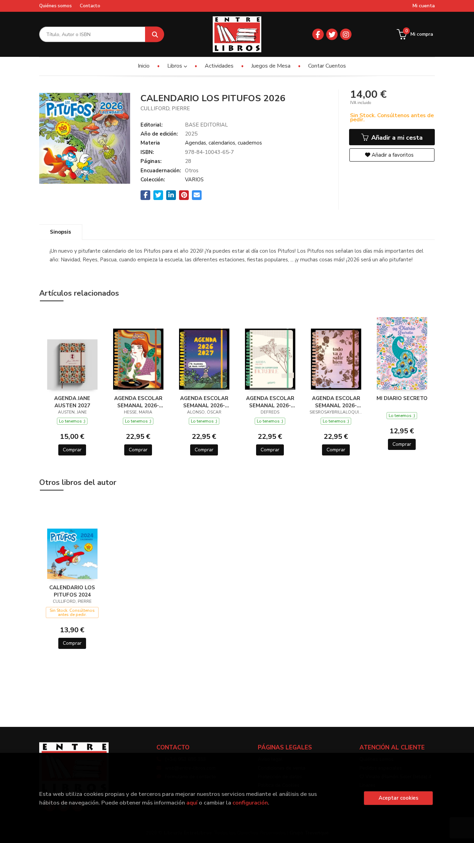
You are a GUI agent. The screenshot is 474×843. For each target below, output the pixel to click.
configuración (250, 803)
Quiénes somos (55, 6)
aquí (191, 803)
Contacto (90, 6)
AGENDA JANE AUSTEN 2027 (72, 402)
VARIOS (194, 179)
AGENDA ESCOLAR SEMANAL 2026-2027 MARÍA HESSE (138, 402)
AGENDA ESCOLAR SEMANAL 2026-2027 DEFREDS (270, 402)
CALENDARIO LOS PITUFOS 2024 (72, 591)
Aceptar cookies (398, 797)
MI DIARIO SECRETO (402, 398)
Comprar (72, 449)
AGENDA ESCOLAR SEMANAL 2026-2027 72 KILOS (204, 402)
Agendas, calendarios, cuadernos (223, 142)
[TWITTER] (332, 34)
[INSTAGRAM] (346, 34)
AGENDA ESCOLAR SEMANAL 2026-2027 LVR (336, 402)
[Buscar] (154, 34)
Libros (175, 66)
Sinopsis (60, 231)
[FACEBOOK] (318, 34)
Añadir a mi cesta (396, 137)
